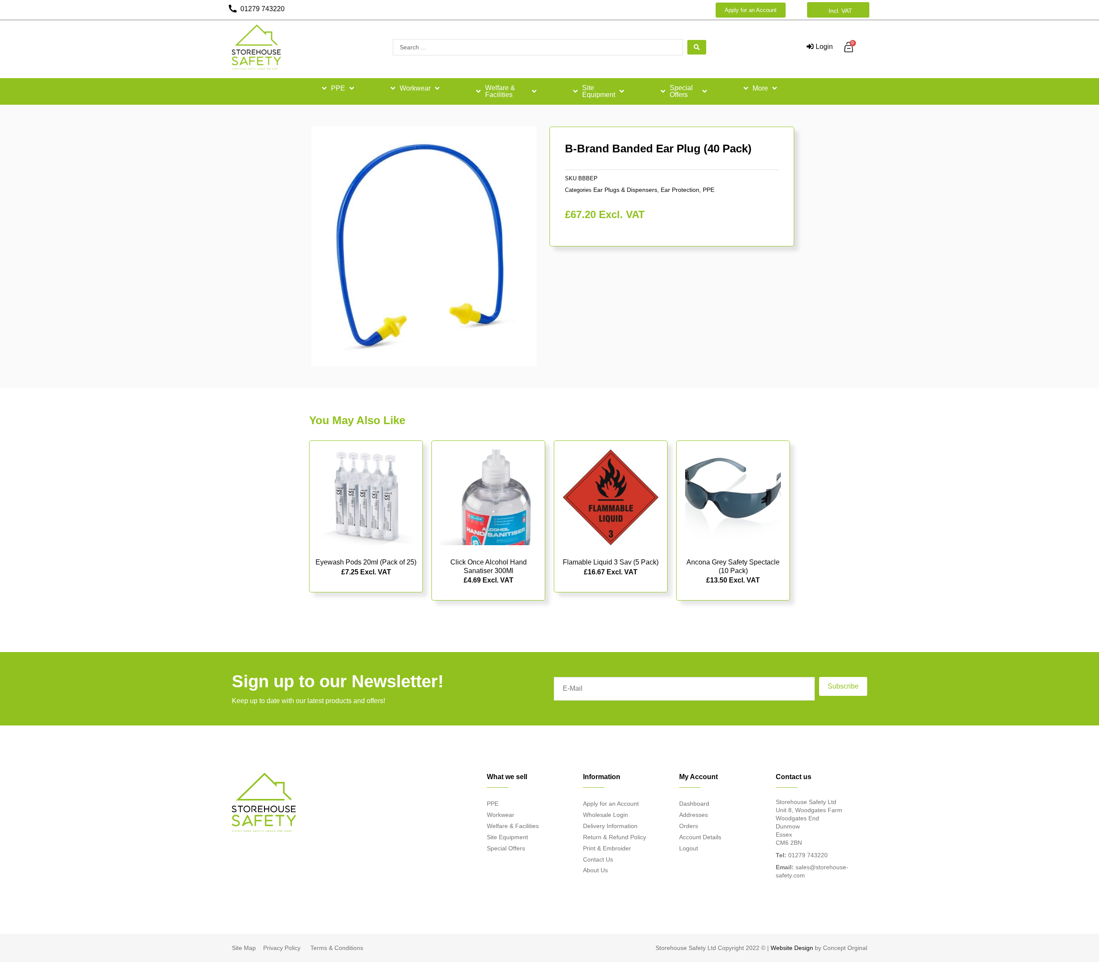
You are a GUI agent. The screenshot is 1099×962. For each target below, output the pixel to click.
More (760, 88)
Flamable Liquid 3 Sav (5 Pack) (611, 562)
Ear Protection (680, 189)
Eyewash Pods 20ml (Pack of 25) (366, 562)
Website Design (792, 947)
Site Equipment (598, 91)
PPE (338, 88)
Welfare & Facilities (500, 91)
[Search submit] (696, 47)
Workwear (415, 88)
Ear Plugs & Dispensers (625, 189)
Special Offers (681, 91)
